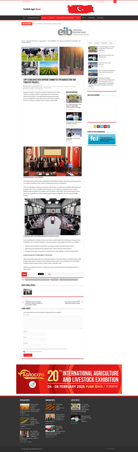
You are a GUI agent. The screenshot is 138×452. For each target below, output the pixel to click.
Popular (97, 43)
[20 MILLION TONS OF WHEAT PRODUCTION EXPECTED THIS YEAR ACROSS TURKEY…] (24, 407)
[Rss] (96, 2)
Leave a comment (29, 89)
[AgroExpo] (69, 379)
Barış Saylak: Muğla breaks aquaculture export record (72, 302)
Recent (90, 43)
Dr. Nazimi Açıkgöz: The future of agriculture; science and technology (73, 106)
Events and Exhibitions (58, 86)
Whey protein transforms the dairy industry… (73, 122)
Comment (26, 314)
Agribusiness (42, 41)
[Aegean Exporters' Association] (69, 31)
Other (83, 17)
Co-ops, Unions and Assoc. (45, 86)
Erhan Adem (54, 279)
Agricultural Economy (33, 17)
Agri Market (100, 17)
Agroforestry (35, 86)
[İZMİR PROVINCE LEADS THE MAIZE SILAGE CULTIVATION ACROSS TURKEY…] (24, 420)
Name (25, 331)
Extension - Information (70, 86)
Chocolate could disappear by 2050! (60, 407)
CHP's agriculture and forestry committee (37, 279)
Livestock (51, 17)
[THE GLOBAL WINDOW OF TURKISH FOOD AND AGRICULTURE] (32, 9)
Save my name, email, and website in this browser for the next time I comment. (46, 349)
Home (24, 17)
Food (77, 17)
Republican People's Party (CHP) (68, 279)
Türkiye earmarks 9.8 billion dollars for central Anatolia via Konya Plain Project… (33, 303)
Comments (104, 43)
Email (25, 337)
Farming (44, 17)
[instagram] (103, 2)
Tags (110, 43)
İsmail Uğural (28, 85)
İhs (34, 23)
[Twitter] (100, 2)
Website (25, 343)
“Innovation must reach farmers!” (73, 139)
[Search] (115, 1)
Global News (91, 17)
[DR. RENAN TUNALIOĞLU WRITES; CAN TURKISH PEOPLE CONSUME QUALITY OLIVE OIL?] (24, 434)
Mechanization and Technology (65, 17)
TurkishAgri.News (27, 1)
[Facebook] (98, 2)
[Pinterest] (102, 2)
